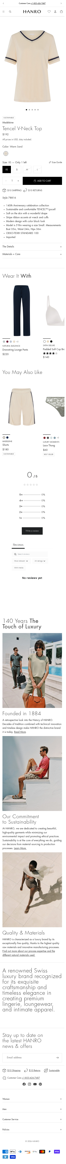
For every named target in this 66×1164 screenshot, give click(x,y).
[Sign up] (57, 1058)
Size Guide (57, 162)
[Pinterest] (40, 1084)
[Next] (58, 417)
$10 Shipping (14, 190)
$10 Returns (35, 190)
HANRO (35, 1141)
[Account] (55, 11)
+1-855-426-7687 (38, 3)
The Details (8, 246)
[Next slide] (61, 3)
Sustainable (54, 1070)
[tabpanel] (32, 581)
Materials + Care (11, 254)
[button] (32, 495)
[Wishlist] (49, 11)
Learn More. (20, 848)
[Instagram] (29, 1084)
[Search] (10, 11)
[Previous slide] (3, 3)
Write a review (32, 531)
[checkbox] (19, 568)
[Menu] (3, 11)
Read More (20, 732)
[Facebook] (24, 1084)
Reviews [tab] (18, 545)
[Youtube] (35, 1084)
